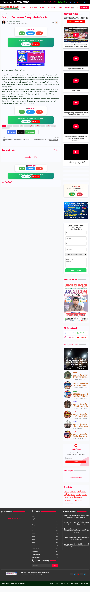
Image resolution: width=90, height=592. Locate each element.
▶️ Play (72, 194)
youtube (83, 337)
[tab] (23, 7)
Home (23, 7)
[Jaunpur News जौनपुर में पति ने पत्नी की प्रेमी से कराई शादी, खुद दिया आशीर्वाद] (68, 414)
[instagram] (81, 2)
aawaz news (78, 497)
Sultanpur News (69, 503)
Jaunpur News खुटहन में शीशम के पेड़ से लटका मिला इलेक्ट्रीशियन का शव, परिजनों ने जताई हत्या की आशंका (80, 425)
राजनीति (37, 126)
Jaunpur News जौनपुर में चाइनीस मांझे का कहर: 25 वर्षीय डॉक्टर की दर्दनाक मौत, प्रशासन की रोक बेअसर (80, 435)
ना (68, 494)
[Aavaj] (87, 2)
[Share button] (37, 132)
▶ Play (22, 33)
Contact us (64, 583)
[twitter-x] (74, 2)
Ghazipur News (78, 500)
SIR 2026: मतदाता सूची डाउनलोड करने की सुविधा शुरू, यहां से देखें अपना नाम (80, 395)
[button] (72, 7)
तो (65, 494)
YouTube (36, 44)
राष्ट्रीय (42, 126)
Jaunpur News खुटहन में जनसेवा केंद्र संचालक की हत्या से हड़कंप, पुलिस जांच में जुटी (80, 376)
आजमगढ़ (10, 126)
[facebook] (71, 2)
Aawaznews (9, 14)
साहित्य (48, 126)
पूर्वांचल (31, 126)
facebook (71, 333)
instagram (71, 337)
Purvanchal (52, 7)
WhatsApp (27, 44)
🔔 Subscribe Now (76, 21)
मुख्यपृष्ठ (3, 14)
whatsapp (83, 333)
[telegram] (84, 2)
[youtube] (77, 2)
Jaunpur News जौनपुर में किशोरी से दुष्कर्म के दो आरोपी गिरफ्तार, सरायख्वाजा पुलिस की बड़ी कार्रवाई (80, 405)
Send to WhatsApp (76, 270)
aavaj (53, 126)
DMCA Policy (84, 583)
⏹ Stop (39, 33)
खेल (22, 126)
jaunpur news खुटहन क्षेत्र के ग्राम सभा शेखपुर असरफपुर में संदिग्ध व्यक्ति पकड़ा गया (76, 516)
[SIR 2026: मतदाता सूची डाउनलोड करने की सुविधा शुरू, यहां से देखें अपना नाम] (68, 394)
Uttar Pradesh (32, 7)
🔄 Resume (30, 33)
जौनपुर (26, 126)
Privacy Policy (74, 583)
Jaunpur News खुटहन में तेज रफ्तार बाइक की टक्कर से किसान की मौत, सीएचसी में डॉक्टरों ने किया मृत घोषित (80, 384)
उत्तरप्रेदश (16, 126)
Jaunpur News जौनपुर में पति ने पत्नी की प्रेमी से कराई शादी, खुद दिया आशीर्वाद (80, 415)
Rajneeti (67, 7)
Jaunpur (43, 7)
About (57, 583)
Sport (60, 7)
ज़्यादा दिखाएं (54, 150)
